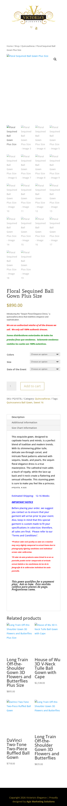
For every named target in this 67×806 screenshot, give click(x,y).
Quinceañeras (28, 46)
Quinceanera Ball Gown (19, 402)
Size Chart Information (24, 427)
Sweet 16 (38, 402)
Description (18, 417)
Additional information (24, 422)
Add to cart (32, 386)
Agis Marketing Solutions (41, 801)
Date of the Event (16, 369)
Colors (10, 354)
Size (9, 362)
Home (10, 46)
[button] (55, 59)
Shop (17, 46)
